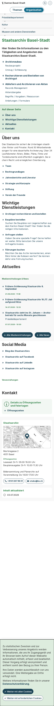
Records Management (16, 88)
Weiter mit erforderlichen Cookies (24, 698)
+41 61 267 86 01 (15, 481)
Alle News (44, 335)
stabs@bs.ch (36, 481)
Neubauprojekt (12, 65)
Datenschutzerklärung (16, 683)
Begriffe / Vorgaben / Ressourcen (22, 96)
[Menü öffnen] (50, 3)
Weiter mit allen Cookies (19, 691)
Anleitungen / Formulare (17, 101)
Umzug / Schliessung (15, 70)
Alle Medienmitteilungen (19, 335)
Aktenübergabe (13, 92)
